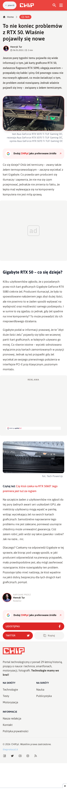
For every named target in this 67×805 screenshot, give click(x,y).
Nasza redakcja (12, 718)
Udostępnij (13, 626)
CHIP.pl (15, 744)
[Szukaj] (54, 5)
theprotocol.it (10, 749)
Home (10, 17)
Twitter (10, 635)
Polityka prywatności (15, 731)
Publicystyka (44, 696)
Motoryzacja (10, 702)
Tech (27, 17)
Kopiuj (51, 635)
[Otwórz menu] (61, 5)
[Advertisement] (33, 404)
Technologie (10, 689)
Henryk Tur (16, 47)
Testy (6, 696)
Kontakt (8, 724)
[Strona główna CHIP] (26, 5)
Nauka (40, 689)
